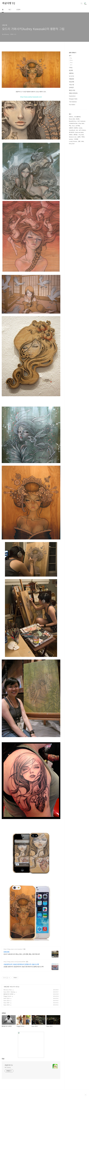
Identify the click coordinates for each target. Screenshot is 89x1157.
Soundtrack (72, 130)
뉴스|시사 (71, 76)
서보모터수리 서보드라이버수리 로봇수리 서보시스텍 (21, 964)
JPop (71, 62)
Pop (71, 58)
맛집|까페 (71, 82)
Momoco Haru (8, 990)
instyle (80, 128)
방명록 (18, 9)
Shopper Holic (73, 99)
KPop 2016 (81, 123)
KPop (71, 60)
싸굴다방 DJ (8, 3)
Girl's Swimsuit (81, 121)
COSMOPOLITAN (73, 123)
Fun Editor (72, 104)
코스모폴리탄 (77, 116)
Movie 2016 (72, 119)
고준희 (78, 137)
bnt (77, 130)
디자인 (70, 67)
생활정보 (71, 73)
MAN (82, 141)
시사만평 (76, 139)
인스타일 (78, 125)
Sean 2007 (7, 1003)
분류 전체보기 (72, 52)
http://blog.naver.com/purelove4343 (14, 961)
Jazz (71, 65)
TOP (85, 1095)
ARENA (70, 134)
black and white (79, 132)
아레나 (83, 137)
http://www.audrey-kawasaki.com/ (31, 97)
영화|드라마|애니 (73, 93)
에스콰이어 (71, 132)
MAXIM (77, 119)
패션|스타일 (72, 90)
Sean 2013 (7, 1000)
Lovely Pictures (73, 141)
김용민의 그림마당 (73, 128)
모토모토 (6, 952)
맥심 (70, 125)
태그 (10, 9)
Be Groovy (8, 1067)
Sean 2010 (7, 1005)
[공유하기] (7, 977)
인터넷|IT (71, 87)
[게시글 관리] (9, 977)
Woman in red (72, 137)
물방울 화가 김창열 (8, 994)
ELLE (73, 125)
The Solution (73, 102)
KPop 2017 (72, 143)
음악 (70, 55)
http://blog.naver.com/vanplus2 (13, 949)
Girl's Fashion (82, 130)
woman (71, 139)
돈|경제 (71, 70)
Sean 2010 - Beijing (9, 992)
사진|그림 (6, 986)
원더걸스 (76, 134)
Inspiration (72, 96)
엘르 (79, 141)
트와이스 (71, 116)
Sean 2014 (7, 998)
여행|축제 (71, 79)
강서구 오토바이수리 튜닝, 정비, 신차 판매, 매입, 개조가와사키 (22, 954)
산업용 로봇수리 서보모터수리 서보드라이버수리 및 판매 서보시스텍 (23, 967)
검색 (81, 3)
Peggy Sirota (7, 996)
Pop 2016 (81, 134)
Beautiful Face (72, 121)
